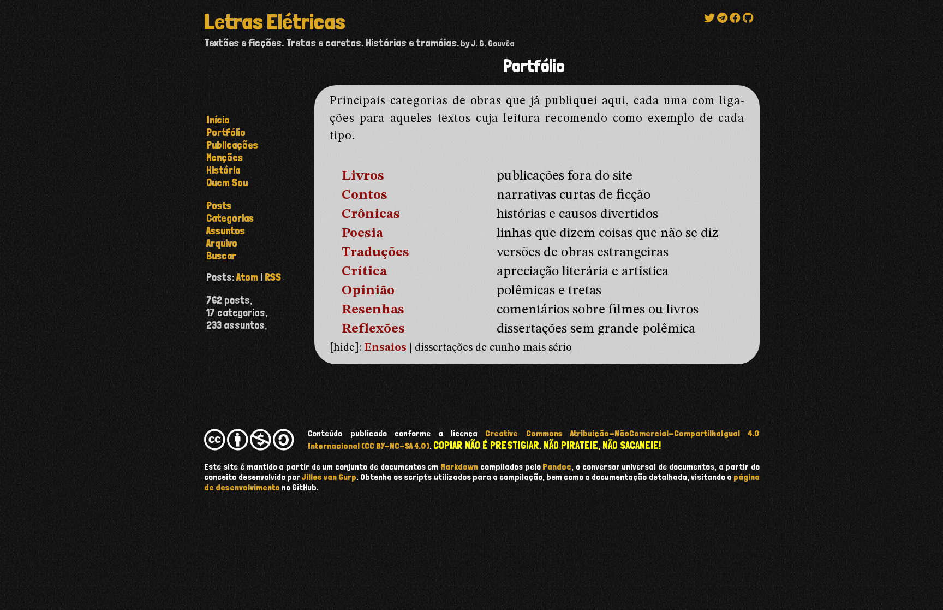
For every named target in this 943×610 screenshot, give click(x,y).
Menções (224, 157)
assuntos (225, 230)
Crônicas (371, 214)
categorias (230, 218)
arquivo (221, 243)
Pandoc (556, 466)
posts (218, 205)
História (223, 170)
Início (218, 120)
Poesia (362, 233)
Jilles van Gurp (329, 477)
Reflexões (373, 329)
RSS (273, 277)
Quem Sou (227, 182)
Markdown (459, 466)
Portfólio (226, 132)
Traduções (375, 252)
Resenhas (373, 310)
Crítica (364, 272)
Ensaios (385, 347)
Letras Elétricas (274, 22)
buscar (221, 256)
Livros (363, 176)
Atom (247, 277)
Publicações (232, 145)
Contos (364, 195)
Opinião (368, 291)
